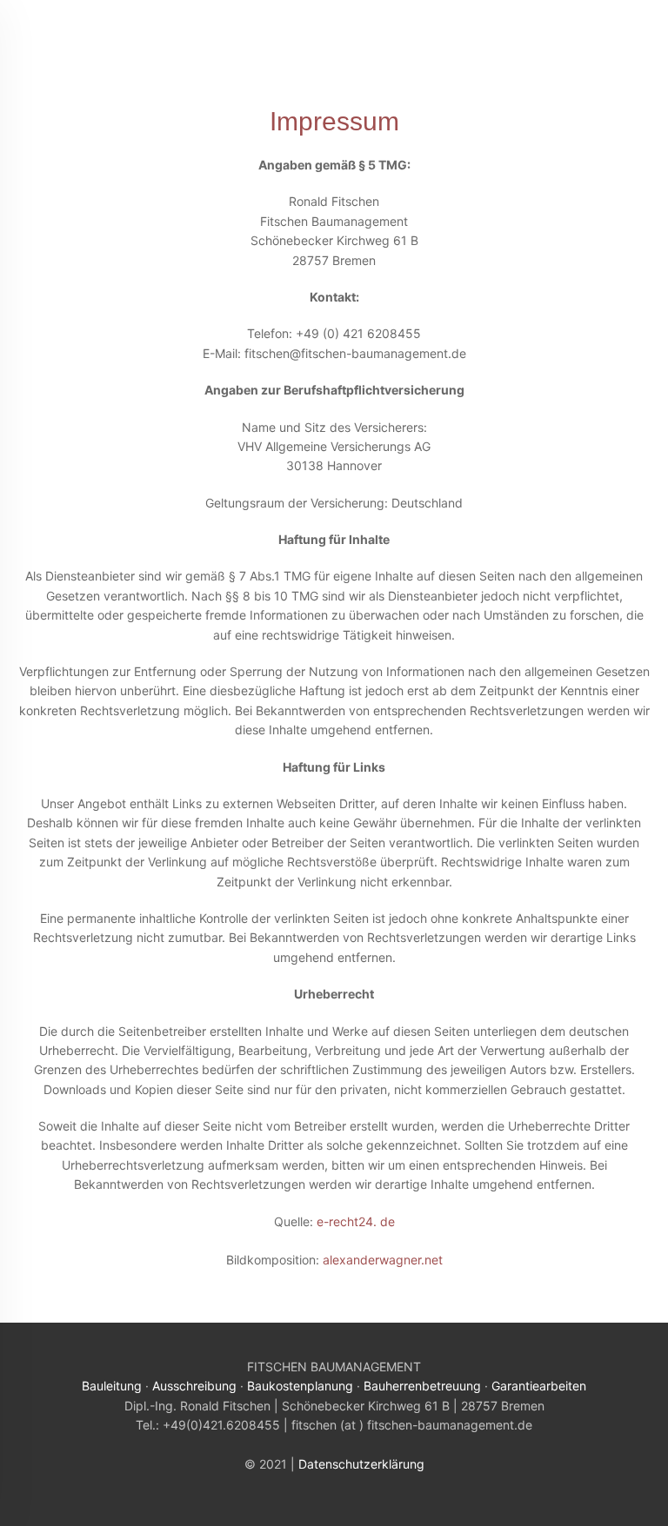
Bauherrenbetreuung (422, 1385)
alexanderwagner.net (383, 1259)
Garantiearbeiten (538, 1385)
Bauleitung (112, 1385)
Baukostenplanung (300, 1385)
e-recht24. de (356, 1221)
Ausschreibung (194, 1385)
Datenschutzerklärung (361, 1463)
